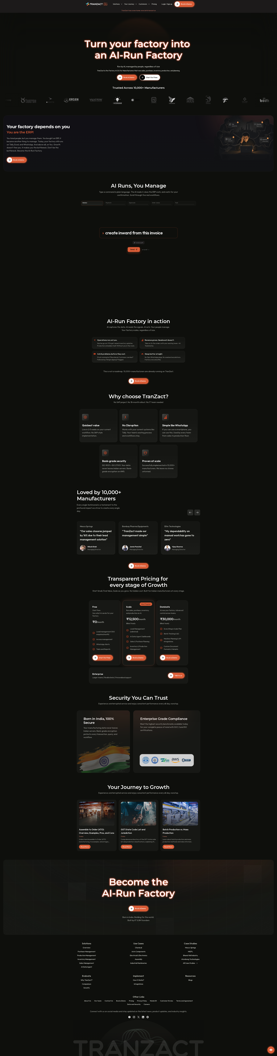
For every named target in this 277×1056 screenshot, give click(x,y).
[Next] (197, 512)
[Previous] (190, 512)
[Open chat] (270, 1049)
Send (132, 249)
